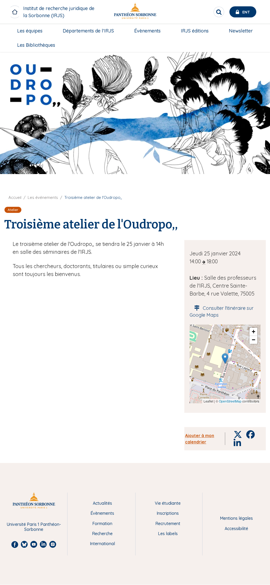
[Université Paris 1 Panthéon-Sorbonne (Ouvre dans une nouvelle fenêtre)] (135, 12)
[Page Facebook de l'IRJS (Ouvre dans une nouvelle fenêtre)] (259, 57)
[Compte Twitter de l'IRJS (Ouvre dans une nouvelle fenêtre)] (258, 79)
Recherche (102, 533)
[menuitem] (30, 31)
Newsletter (241, 31)
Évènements (147, 31)
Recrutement (167, 523)
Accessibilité (236, 528)
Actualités (102, 503)
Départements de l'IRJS (88, 31)
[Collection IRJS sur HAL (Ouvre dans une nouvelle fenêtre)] (259, 90)
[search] (219, 12)
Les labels (168, 533)
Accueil (14, 197)
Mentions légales (236, 518)
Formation (102, 523)
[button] (225, 358)
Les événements (43, 197)
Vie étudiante (168, 503)
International (102, 543)
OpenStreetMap (230, 401)
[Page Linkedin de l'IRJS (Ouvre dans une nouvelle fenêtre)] (259, 68)
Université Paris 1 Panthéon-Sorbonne (34, 527)
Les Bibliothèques (36, 45)
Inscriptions (168, 513)
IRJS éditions (195, 31)
